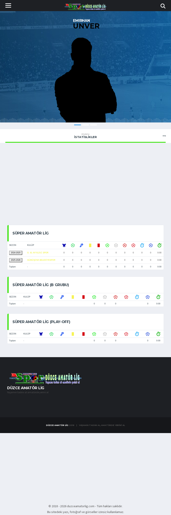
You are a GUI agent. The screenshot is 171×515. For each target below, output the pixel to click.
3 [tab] (93, 124)
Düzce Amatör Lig (57, 425)
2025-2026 (15, 260)
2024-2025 (15, 253)
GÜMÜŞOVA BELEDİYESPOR (41, 260)
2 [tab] (85, 124)
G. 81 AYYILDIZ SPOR (38, 253)
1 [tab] (77, 124)
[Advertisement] (85, 183)
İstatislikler (85, 136)
